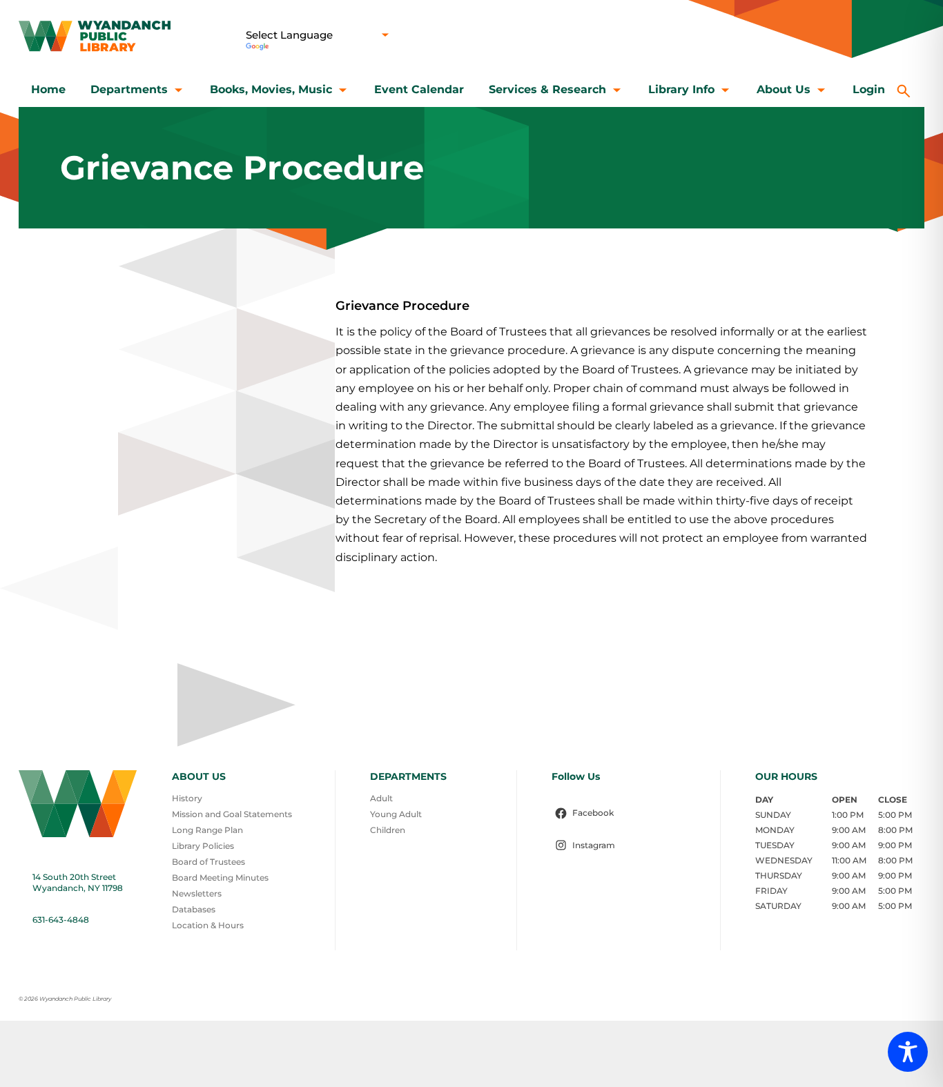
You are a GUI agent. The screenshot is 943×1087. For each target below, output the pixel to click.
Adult (381, 798)
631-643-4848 (60, 919)
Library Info (681, 89)
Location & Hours (208, 925)
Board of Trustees (208, 861)
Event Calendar (419, 89)
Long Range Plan (207, 830)
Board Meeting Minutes (220, 877)
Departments (129, 89)
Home (48, 89)
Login (869, 89)
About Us (783, 89)
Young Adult (396, 814)
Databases (193, 909)
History (187, 798)
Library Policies (203, 846)
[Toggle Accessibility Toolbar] (907, 1051)
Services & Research (547, 89)
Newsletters (197, 893)
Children (387, 830)
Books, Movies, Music (271, 89)
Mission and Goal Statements (232, 814)
